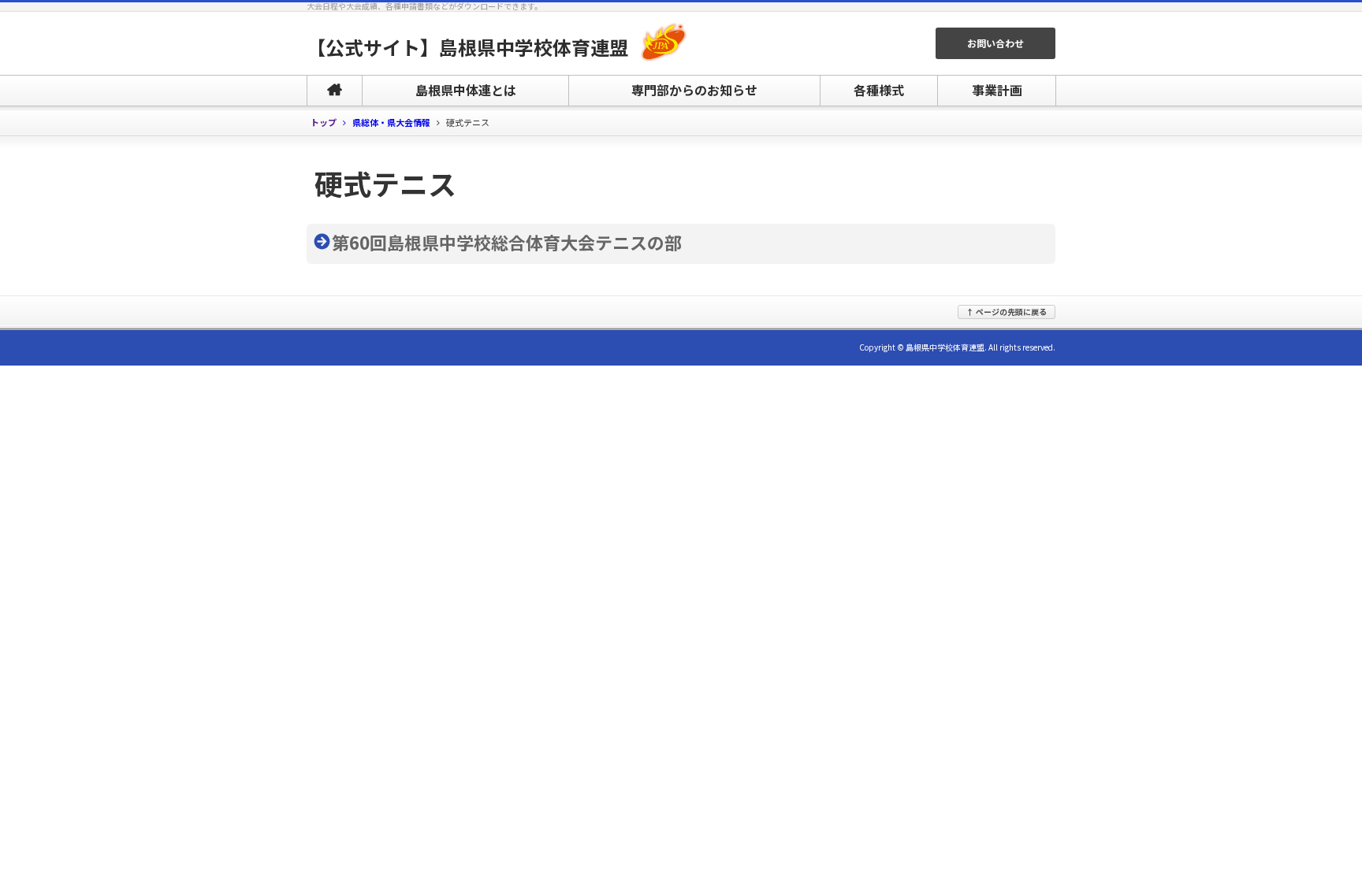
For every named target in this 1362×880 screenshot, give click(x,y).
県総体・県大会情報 (391, 122)
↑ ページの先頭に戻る (1006, 311)
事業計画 (997, 89)
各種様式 (879, 89)
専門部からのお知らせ (694, 89)
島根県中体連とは (465, 89)
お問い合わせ (995, 43)
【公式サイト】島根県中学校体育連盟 (467, 47)
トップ (324, 122)
